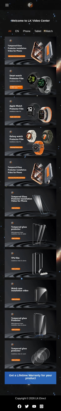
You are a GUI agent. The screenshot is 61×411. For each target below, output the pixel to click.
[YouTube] (34, 406)
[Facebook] (19, 406)
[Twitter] (27, 406)
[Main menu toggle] (7, 5)
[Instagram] (41, 406)
